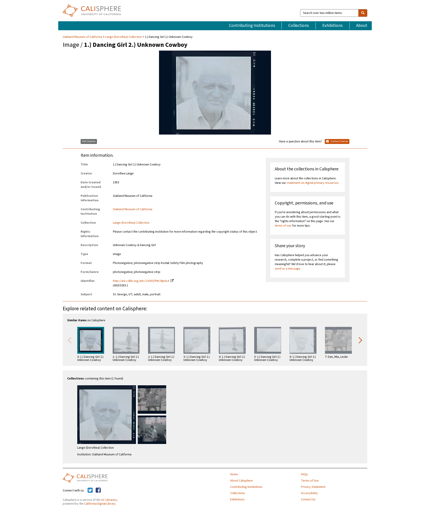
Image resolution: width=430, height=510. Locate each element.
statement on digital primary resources (312, 183)
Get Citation (89, 141)
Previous (69, 339)
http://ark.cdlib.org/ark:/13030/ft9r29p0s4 (141, 281)
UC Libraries (109, 500)
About (361, 25)
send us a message (287, 268)
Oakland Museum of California (83, 37)
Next (360, 339)
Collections (298, 25)
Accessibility (309, 493)
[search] (362, 13)
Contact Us (308, 499)
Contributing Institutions (252, 25)
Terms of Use (310, 480)
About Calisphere (241, 480)
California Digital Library (100, 503)
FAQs (304, 474)
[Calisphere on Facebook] (98, 490)
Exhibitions (332, 25)
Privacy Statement (313, 487)
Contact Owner (339, 141)
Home (234, 474)
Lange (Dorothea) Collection (123, 37)
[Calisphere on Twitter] (90, 490)
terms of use (283, 225)
